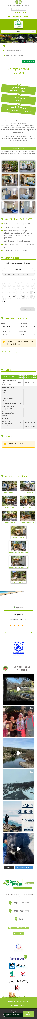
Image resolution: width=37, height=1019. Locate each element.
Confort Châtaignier (27, 522)
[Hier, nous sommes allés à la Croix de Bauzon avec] (18, 784)
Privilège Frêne (18, 537)
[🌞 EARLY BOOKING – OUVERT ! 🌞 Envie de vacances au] (18, 816)
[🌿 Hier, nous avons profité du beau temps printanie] (18, 753)
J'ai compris (28, 1013)
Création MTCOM (24, 1005)
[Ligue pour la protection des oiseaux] (18, 963)
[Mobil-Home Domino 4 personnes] (10, 166)
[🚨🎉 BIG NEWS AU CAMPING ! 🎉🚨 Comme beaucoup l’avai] (18, 689)
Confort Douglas (10, 522)
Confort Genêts (9, 492)
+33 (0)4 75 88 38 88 (21, 903)
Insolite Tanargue (18, 582)
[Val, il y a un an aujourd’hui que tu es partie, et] (18, 721)
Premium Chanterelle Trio (18, 567)
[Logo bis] (18, 943)
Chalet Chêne (27, 507)
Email (21, 919)
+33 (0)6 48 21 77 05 (21, 911)
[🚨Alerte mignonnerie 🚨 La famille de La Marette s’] (18, 848)
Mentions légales (13, 1005)
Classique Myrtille (27, 492)
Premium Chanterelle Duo (18, 552)
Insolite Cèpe (10, 507)
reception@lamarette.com (20, 16)
